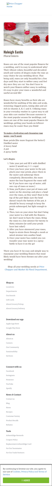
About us (9, 339)
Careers (9, 343)
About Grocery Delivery (15, 308)
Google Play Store (13, 328)
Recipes (9, 412)
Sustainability (11, 352)
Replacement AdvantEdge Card (18, 444)
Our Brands (10, 296)
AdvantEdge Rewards (15, 435)
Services (9, 356)
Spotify (9, 388)
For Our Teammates (14, 448)
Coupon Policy (11, 440)
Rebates (9, 425)
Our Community (12, 347)
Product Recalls (12, 421)
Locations (10, 287)
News (8, 408)
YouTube (9, 384)
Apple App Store (12, 324)
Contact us (10, 399)
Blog (8, 403)
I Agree (26, 480)
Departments (11, 291)
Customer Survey (13, 416)
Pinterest (10, 380)
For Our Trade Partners (15, 453)
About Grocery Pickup (15, 304)
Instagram (10, 375)
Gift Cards (10, 300)
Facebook (10, 371)
